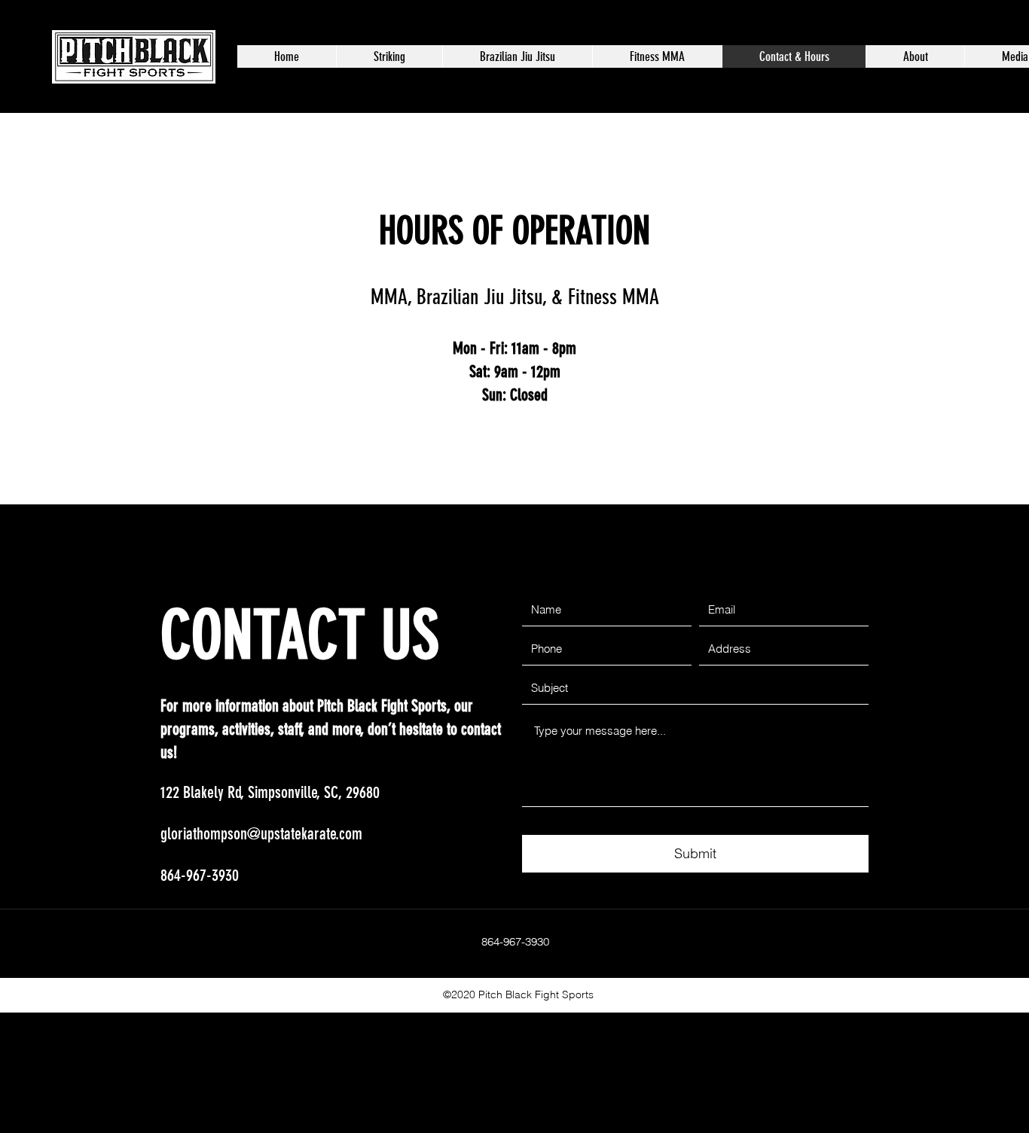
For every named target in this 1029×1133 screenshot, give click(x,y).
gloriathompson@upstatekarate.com (261, 834)
